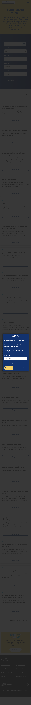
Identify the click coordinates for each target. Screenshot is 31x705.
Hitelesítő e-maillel (9, 340)
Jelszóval (21, 340)
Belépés (7, 368)
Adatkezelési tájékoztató (11, 363)
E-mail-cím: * (7, 355)
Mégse (24, 368)
